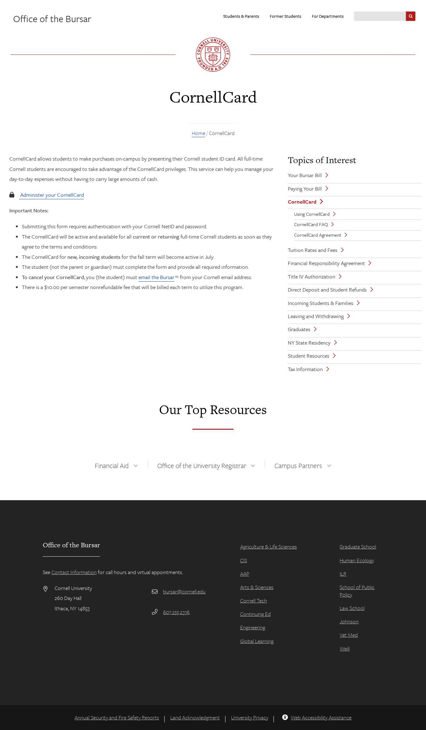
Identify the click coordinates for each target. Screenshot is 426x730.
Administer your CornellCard (52, 195)
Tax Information (305, 369)
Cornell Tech (253, 600)
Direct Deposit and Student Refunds (327, 289)
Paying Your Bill (305, 188)
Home (198, 133)
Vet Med (349, 635)
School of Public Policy (357, 590)
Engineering (252, 627)
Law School (352, 608)
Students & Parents (241, 16)
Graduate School (358, 546)
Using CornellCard (312, 213)
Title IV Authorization (311, 276)
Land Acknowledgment (195, 717)
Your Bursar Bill (305, 175)
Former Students (285, 16)
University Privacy (249, 717)
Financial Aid (112, 465)
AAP (244, 574)
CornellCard (302, 201)
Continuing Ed (255, 614)
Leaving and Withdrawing (316, 316)
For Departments (328, 16)
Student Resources (308, 356)
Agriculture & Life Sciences (268, 546)
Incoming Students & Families (320, 303)
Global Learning (257, 641)
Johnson (349, 621)
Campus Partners (298, 465)
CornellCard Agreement (317, 234)
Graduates (299, 329)
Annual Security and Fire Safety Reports (117, 717)
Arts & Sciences (257, 587)
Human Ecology (357, 560)
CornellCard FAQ (311, 224)
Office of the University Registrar (201, 465)
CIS (243, 560)
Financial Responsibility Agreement (326, 263)
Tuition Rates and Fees (312, 250)
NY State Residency (309, 342)
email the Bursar (156, 277)
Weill (345, 648)
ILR (343, 574)
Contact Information (74, 572)
